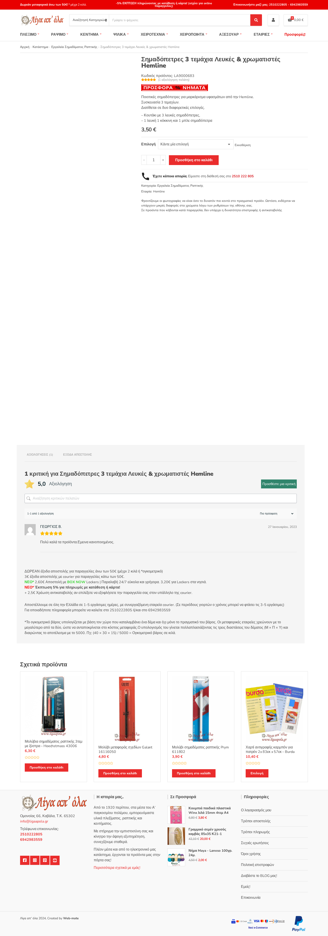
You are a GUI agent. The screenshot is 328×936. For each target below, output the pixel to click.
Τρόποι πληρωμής (255, 832)
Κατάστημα (40, 47)
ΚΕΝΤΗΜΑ (89, 34)
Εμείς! (245, 886)
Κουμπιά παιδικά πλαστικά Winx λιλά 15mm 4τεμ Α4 (210, 810)
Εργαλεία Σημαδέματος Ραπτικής (74, 47)
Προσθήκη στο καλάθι (193, 160)
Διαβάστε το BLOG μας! (259, 875)
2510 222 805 (243, 176)
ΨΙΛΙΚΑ (119, 34)
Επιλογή (257, 773)
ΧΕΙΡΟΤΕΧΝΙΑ (153, 34)
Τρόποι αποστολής (255, 821)
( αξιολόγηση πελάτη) (173, 80)
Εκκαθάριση (243, 145)
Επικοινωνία (250, 897)
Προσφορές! (294, 34)
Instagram (34, 860)
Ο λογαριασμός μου (256, 810)
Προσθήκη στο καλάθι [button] (46, 767)
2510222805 (278, 5)
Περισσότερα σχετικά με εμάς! (117, 867)
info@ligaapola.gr (34, 821)
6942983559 (298, 5)
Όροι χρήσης (251, 853)
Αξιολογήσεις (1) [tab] (40, 455)
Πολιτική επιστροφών (257, 864)
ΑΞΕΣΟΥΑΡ (229, 34)
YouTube (55, 860)
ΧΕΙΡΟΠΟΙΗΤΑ (192, 34)
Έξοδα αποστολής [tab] (77, 455)
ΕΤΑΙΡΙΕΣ (262, 34)
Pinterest (45, 860)
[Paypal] (298, 924)
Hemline (159, 191)
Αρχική (24, 47)
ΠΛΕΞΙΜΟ (28, 34)
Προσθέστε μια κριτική (278, 484)
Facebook (24, 860)
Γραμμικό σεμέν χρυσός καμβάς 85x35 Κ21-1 (207, 831)
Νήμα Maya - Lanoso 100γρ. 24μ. (210, 852)
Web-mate (71, 918)
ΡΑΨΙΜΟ (58, 34)
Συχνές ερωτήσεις (255, 843)
